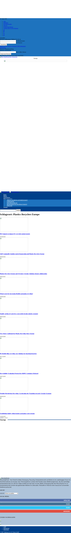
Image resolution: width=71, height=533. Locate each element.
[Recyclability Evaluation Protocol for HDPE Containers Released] (14, 370)
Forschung (10, 201)
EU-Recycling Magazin (8, 27)
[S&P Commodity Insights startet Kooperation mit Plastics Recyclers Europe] (14, 251)
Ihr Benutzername (20, 41)
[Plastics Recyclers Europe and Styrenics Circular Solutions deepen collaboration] (14, 271)
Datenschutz (3, 47)
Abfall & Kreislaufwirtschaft (17, 200)
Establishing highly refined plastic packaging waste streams (17, 413)
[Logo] (5, 192)
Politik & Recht (12, 203)
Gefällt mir (67, 500)
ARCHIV (2, 493)
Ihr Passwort (19, 42)
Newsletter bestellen (7, 24)
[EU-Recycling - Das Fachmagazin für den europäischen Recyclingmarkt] (0, 521)
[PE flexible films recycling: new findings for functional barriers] (14, 350)
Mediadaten (5, 22)
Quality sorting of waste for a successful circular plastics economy (19, 314)
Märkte (5, 196)
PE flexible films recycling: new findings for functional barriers (18, 353)
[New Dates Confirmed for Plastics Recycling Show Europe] (14, 330)
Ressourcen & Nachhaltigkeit (17, 204)
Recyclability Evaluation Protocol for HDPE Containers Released (19, 373)
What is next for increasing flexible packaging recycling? (16, 293)
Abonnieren (66, 511)
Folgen (68, 504)
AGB (4, 527)
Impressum (6, 529)
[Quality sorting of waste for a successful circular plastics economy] (14, 311)
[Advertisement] (35, 451)
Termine (5, 207)
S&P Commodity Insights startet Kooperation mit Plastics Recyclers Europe (22, 254)
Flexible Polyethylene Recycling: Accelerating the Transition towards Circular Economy (25, 393)
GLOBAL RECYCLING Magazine (10, 28)
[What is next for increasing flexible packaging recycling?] (14, 291)
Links (4, 21)
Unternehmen (6, 197)
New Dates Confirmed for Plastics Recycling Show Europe (17, 333)
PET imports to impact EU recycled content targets (15, 234)
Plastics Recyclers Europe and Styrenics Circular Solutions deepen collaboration (23, 273)
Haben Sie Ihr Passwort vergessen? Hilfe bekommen (13, 46)
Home (4, 194)
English (9, 205)
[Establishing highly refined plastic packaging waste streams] (14, 410)
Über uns (5, 25)
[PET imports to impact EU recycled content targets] (14, 231)
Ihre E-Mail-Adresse (21, 52)
